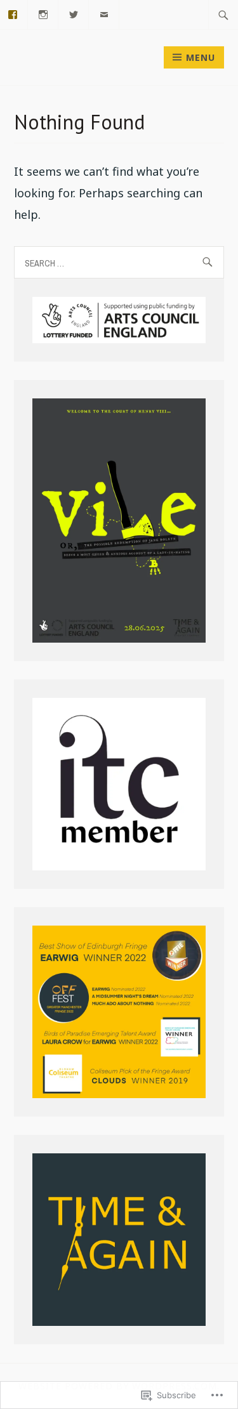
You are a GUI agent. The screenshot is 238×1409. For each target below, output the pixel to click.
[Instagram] (43, 13)
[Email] (104, 13)
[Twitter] (74, 13)
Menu (200, 57)
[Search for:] (223, 14)
